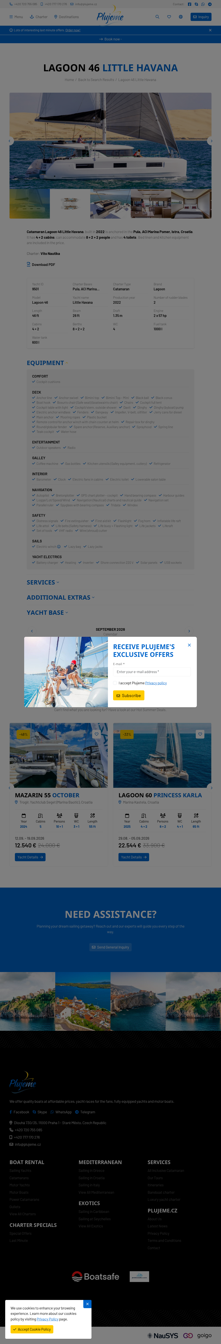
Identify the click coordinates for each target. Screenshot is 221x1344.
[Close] (189, 645)
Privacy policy (156, 683)
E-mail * (119, 664)
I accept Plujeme (143, 683)
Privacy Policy (47, 1319)
